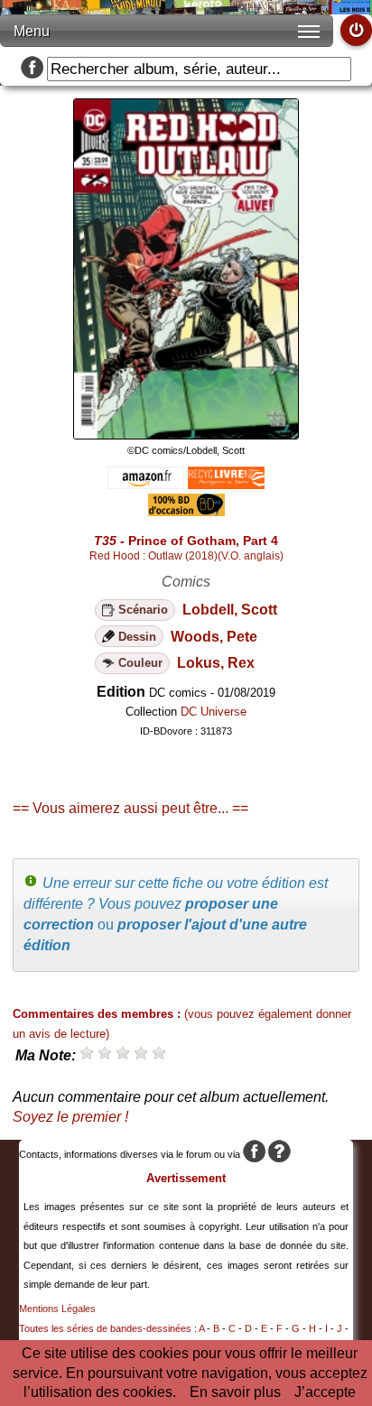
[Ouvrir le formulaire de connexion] (356, 30)
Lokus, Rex (216, 663)
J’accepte (325, 1392)
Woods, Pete (214, 636)
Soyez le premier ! (70, 1116)
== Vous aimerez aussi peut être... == (130, 808)
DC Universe (213, 711)
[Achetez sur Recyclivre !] (226, 484)
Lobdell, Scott (229, 609)
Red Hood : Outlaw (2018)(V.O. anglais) (186, 556)
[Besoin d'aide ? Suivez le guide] (279, 1154)
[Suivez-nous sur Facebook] (32, 69)
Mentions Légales (57, 1308)
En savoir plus (235, 1392)
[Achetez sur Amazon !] (145, 484)
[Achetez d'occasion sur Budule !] (186, 511)
